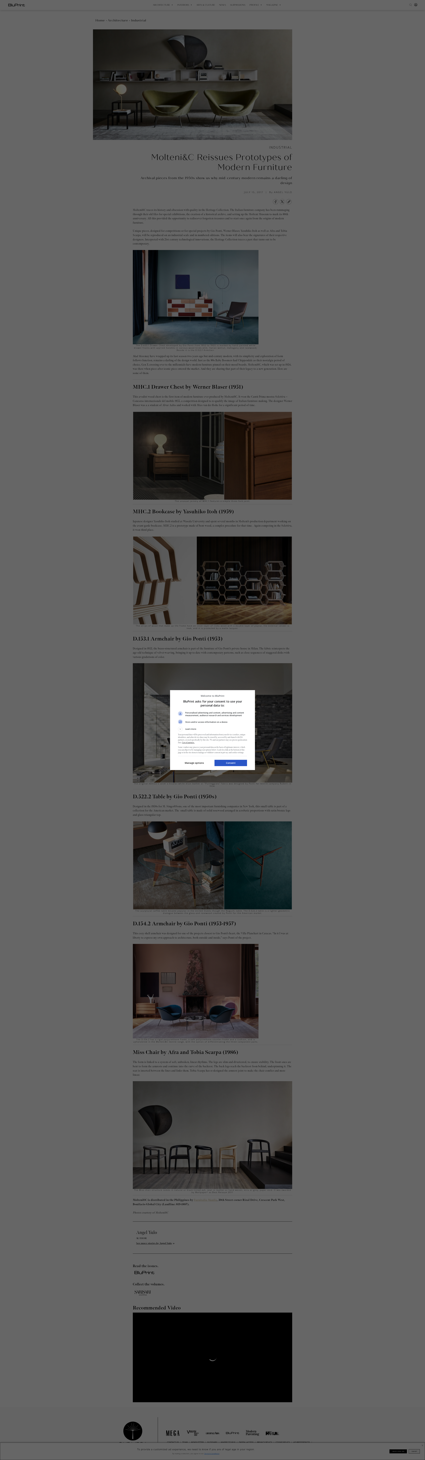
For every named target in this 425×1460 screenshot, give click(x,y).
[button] (212, 729)
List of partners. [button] (188, 742)
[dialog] (212, 730)
